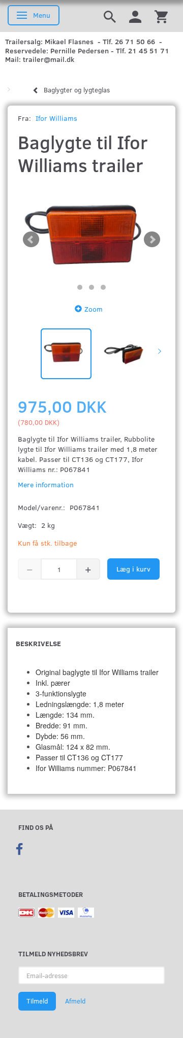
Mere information (46, 484)
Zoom (93, 309)
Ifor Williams (56, 118)
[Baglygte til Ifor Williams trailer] (91, 239)
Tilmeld (37, 1001)
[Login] (135, 16)
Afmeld (75, 1001)
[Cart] (161, 16)
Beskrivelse (38, 643)
